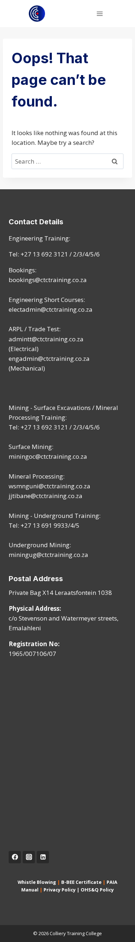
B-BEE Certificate (81, 882)
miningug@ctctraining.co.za (48, 554)
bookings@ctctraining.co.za (48, 280)
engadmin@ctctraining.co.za (49, 358)
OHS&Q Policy (97, 889)
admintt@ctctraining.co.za (46, 339)
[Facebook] (15, 857)
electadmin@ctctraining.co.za (51, 309)
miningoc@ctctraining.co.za (48, 456)
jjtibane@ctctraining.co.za (45, 496)
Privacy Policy (60, 889)
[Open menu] (99, 13)
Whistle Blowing (37, 882)
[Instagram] (29, 857)
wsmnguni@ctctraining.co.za (49, 486)
